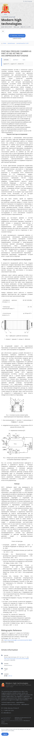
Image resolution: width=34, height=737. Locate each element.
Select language (28, 1)
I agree (5, 734)
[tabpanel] (17, 64)
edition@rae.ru (25, 704)
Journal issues (11, 43)
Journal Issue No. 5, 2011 (23, 43)
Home (4, 43)
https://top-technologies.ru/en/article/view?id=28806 (16, 658)
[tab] (6, 60)
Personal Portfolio (17, 35)
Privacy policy (4, 723)
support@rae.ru (20, 702)
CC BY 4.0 (10, 676)
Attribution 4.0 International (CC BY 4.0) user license (23, 718)
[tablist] (17, 60)
